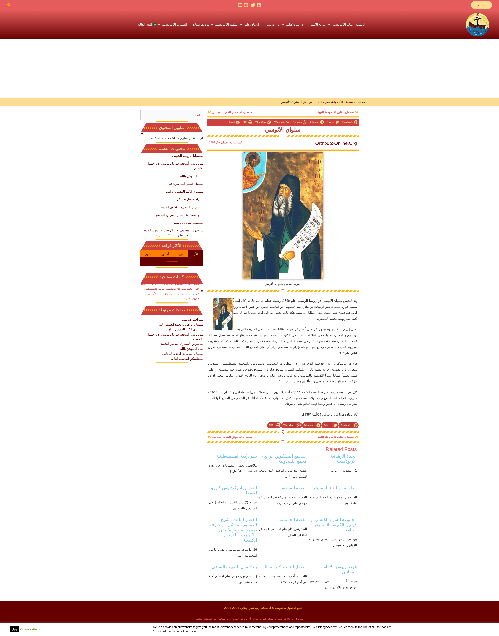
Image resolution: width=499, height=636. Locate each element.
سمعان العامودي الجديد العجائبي (182, 353)
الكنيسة (170, 289)
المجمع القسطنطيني (155, 289)
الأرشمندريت (180, 284)
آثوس (196, 284)
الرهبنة (169, 284)
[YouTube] (240, 5)
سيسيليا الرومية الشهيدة (187, 155)
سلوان (167, 293)
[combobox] (171, 115)
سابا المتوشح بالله (191, 176)
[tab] (195, 253)
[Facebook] (259, 5)
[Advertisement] (249, 68)
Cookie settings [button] (30, 629)
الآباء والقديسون (333, 101)
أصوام (190, 284)
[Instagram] (246, 5)
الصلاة (162, 284)
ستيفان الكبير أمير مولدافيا (186, 183)
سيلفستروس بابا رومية (188, 222)
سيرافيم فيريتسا (192, 319)
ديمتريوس (183, 293)
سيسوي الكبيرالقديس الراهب (184, 191)
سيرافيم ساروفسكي (189, 199)
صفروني (195, 298)
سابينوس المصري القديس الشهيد (182, 207)
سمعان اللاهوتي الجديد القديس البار (180, 324)
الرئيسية (351, 101)
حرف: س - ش (311, 101)
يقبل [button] (14, 629)
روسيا (175, 293)
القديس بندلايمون (149, 284)
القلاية (177, 289)
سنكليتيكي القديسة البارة (187, 358)
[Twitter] (253, 5)
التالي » (160, 235)
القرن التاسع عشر (190, 289)
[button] (481, 5)
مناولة (187, 298)
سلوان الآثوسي (283, 129)
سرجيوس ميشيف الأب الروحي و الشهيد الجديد (173, 230)
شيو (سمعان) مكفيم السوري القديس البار (176, 214)
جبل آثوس (194, 293)
